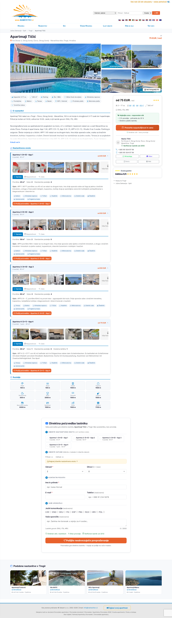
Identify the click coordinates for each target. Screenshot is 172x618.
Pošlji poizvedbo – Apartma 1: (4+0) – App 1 (33, 204)
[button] (137, 173)
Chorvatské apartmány (101, 614)
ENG (54, 512)
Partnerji (75, 614)
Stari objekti (67, 614)
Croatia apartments (118, 612)
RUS (87, 512)
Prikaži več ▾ (15, 142)
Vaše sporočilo (57, 517)
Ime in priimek (52, 482)
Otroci (94, 467)
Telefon (95, 492)
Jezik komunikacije (59, 508)
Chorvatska (88, 612)
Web (149, 161)
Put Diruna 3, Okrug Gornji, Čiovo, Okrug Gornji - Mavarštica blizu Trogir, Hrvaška (44, 41)
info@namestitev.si (91, 608)
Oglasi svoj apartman (118, 608)
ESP (74, 512)
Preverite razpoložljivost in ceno (139, 128)
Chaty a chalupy (131, 612)
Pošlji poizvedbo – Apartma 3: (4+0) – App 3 (33, 313)
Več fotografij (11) (152, 89)
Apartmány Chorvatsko (85, 614)
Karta (127, 161)
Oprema (19, 177)
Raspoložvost (31, 177)
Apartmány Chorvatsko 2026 (102, 612)
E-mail (49, 492)
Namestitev (42, 26)
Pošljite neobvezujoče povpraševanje (87, 540)
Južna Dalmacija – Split (18, 31)
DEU (61, 512)
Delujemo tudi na (41, 612)
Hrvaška (21, 26)
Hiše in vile (129, 26)
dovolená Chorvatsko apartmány (58, 612)
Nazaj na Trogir (121, 181)
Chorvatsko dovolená (76, 612)
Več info (151, 26)
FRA (81, 512)
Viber (150, 156)
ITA (68, 512)
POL (101, 512)
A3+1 (142, 105)
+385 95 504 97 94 (126, 150)
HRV (94, 512)
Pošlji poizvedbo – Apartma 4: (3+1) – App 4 (33, 371)
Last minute (107, 26)
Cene (42, 177)
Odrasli (49, 467)
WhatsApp (128, 156)
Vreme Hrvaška (86, 26)
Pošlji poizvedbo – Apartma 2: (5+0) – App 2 (33, 258)
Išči (156, 13)
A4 (130, 105)
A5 (134, 105)
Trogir (31, 31)
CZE (47, 512)
